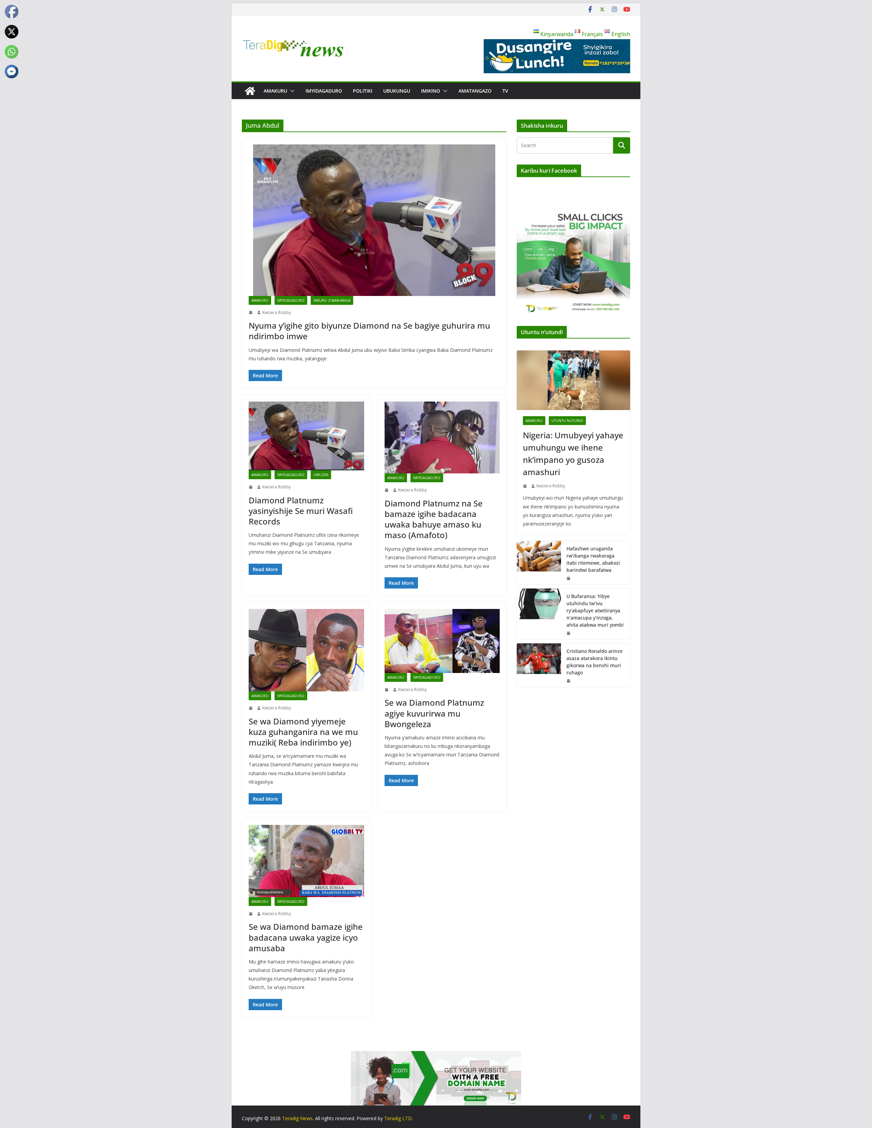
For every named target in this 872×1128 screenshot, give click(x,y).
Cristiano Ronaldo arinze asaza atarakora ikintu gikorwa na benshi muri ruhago (594, 662)
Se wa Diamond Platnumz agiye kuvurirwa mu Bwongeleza (434, 713)
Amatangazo (475, 91)
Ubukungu (396, 91)
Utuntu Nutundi (567, 420)
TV (505, 91)
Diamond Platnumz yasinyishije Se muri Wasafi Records (301, 511)
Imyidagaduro (324, 91)
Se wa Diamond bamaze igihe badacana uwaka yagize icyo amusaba (306, 937)
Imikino (430, 91)
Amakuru (275, 91)
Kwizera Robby (276, 312)
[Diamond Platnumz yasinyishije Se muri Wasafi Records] (306, 436)
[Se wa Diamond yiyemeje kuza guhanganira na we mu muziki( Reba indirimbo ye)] (306, 650)
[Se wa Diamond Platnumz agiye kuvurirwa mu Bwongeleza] (442, 641)
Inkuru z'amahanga (332, 300)
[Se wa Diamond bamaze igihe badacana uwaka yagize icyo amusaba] (306, 861)
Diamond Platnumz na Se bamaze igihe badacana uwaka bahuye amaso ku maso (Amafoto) (434, 519)
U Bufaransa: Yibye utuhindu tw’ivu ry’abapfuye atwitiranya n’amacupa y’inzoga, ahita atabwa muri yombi (595, 610)
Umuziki (320, 474)
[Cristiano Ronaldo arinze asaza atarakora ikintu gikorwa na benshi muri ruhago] (539, 665)
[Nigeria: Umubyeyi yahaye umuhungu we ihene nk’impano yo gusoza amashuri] (573, 380)
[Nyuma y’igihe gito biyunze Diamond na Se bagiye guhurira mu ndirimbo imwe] (374, 220)
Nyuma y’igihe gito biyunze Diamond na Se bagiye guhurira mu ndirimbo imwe (369, 331)
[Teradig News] (250, 91)
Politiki (362, 91)
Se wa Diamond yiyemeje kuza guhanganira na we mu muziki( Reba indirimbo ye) (303, 732)
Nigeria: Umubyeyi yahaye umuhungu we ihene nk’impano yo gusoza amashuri (573, 453)
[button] (291, 91)
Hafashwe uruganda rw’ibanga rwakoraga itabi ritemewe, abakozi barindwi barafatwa (593, 559)
